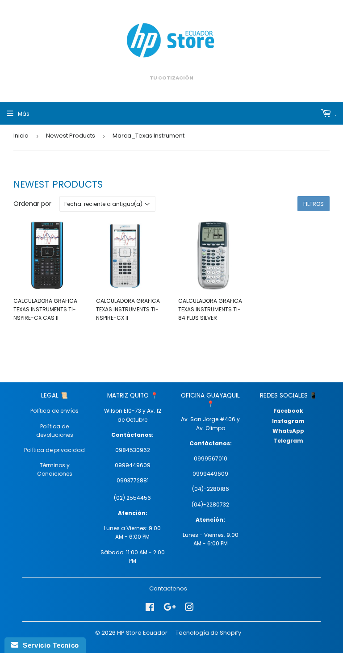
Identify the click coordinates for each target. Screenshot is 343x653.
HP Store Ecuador (142, 632)
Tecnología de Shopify (208, 632)
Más (23, 113)
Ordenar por (32, 203)
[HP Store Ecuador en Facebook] (150, 607)
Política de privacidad (54, 450)
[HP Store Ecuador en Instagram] (189, 607)
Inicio (21, 135)
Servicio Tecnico (48, 645)
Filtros (313, 204)
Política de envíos (54, 410)
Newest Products (70, 135)
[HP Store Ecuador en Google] (169, 607)
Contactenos (168, 588)
